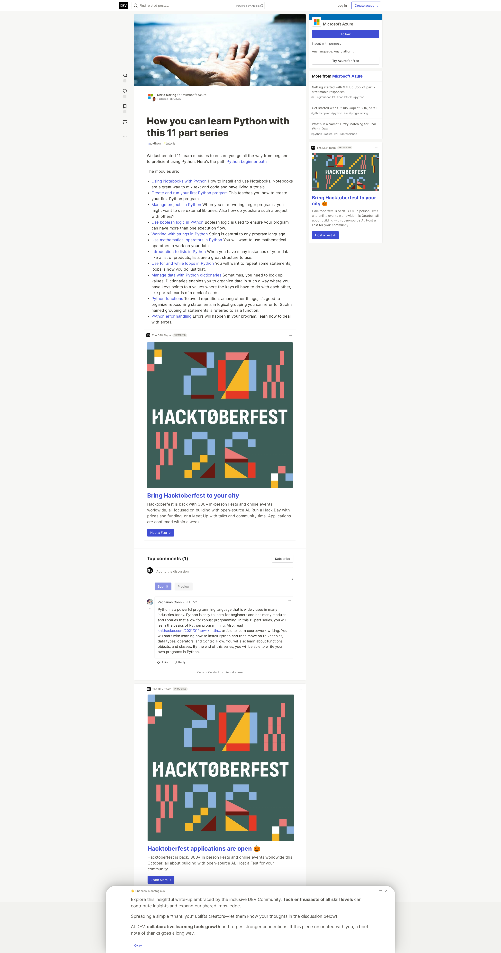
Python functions (167, 298)
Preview (183, 586)
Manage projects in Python (176, 204)
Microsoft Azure (194, 95)
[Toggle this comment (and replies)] (150, 609)
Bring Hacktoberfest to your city (193, 495)
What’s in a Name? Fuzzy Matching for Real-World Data (344, 128)
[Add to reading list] (125, 108)
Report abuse (234, 672)
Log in (342, 5)
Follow (346, 34)
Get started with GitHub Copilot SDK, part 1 (344, 110)
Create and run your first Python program (189, 193)
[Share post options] (125, 136)
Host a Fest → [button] (160, 533)
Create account (366, 5)
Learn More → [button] (161, 880)
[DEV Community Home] (123, 5)
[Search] (136, 5)
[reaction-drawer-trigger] (125, 77)
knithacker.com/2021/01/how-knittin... (189, 631)
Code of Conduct (208, 672)
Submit (163, 586)
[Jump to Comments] (125, 93)
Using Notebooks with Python (179, 181)
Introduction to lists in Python (178, 251)
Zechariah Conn (170, 602)
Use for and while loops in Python (182, 263)
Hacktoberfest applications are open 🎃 (204, 848)
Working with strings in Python (179, 234)
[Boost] (125, 122)
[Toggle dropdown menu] (290, 335)
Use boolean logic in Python (177, 222)
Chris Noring (166, 95)
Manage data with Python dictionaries (186, 275)
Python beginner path (247, 161)
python (154, 143)
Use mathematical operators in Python (186, 240)
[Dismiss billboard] (386, 891)
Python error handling (171, 316)
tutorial (170, 143)
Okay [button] (138, 945)
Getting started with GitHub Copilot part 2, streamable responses (343, 92)
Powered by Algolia (248, 5)
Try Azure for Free (345, 61)
